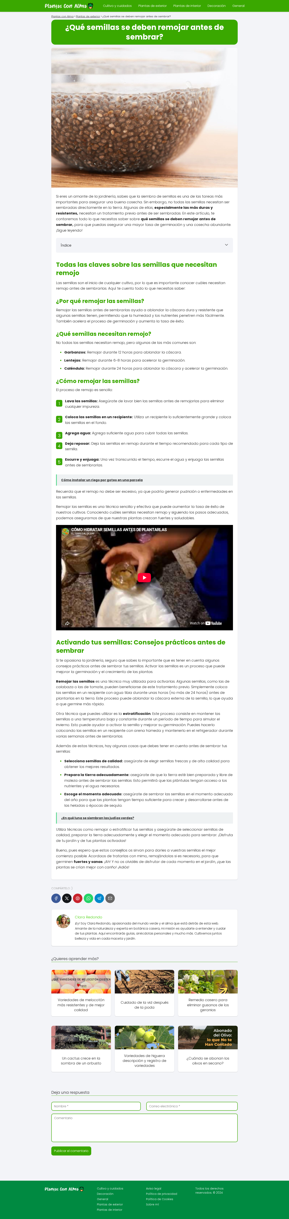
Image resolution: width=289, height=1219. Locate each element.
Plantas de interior (187, 6)
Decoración (217, 6)
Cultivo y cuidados (117, 6)
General (238, 6)
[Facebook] (56, 898)
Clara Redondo (88, 917)
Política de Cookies (159, 1199)
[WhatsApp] (88, 898)
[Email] (110, 898)
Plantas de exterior (152, 6)
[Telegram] (99, 898)
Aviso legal (153, 1188)
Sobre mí (152, 1204)
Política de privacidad (161, 1194)
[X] (67, 898)
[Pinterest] (77, 898)
